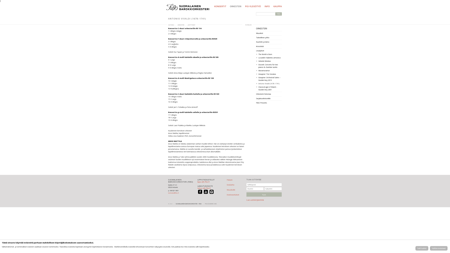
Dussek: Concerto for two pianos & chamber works (268, 65)
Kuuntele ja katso (262, 42)
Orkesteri (235, 6)
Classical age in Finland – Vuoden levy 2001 (267, 88)
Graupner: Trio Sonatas (267, 74)
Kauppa (277, 6)
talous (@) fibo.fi (204, 188)
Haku (279, 14)
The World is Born (265, 54)
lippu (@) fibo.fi (203, 182)
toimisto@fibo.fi (173, 193)
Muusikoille (231, 190)
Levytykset (191, 25)
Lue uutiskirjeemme (255, 200)
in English (248, 25)
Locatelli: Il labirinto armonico (269, 58)
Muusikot (259, 33)
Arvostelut (260, 46)
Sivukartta (230, 185)
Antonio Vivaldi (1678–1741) (268, 83)
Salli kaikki (421, 248)
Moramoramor (264, 70)
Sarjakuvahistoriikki (263, 98)
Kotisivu (171, 25)
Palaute (229, 180)
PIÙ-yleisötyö (253, 6)
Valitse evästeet (439, 248)
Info (267, 6)
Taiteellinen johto (262, 37)
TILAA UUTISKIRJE (253, 179)
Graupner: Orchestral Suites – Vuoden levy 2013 (269, 78)
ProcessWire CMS (211, 204)
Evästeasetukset (233, 195)
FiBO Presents (261, 103)
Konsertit (220, 6)
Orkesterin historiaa (263, 94)
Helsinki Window (264, 61)
